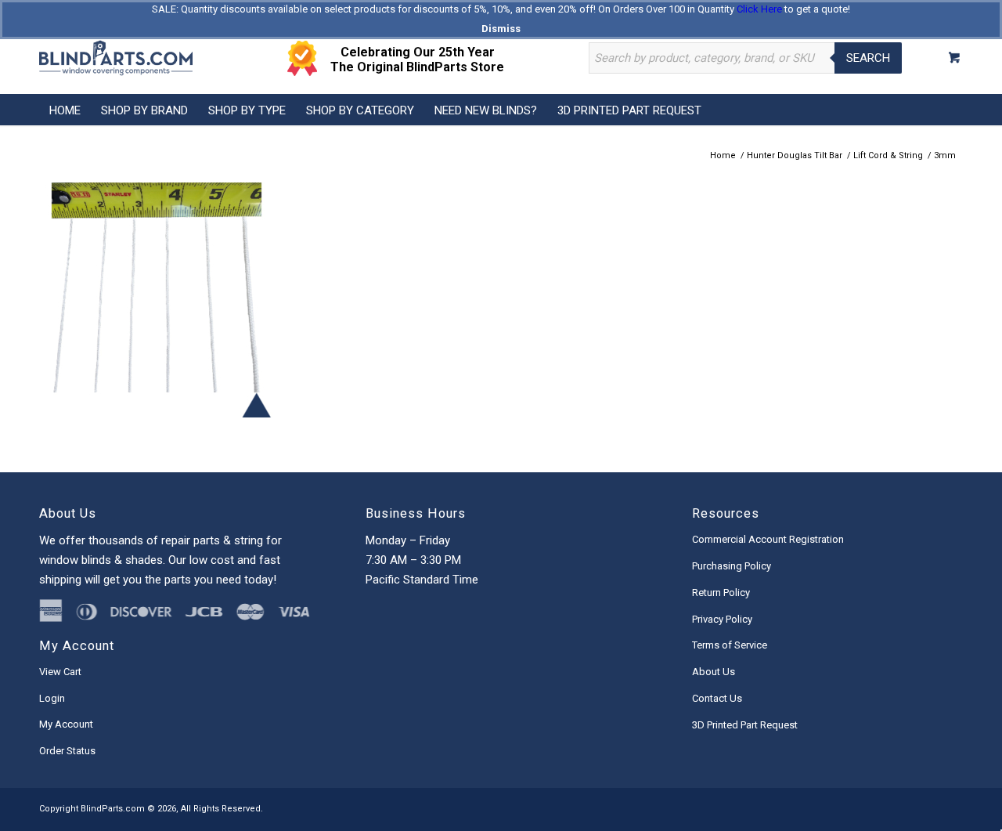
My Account (66, 724)
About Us (713, 671)
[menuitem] (65, 109)
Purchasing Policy (731, 566)
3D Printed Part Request (745, 725)
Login (52, 698)
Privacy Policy (722, 619)
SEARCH (868, 58)
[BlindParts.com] (116, 58)
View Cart (60, 671)
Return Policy (721, 592)
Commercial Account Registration (768, 539)
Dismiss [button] (501, 28)
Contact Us (717, 698)
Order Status (67, 751)
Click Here (759, 9)
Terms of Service (729, 645)
